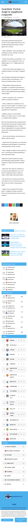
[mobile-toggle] (2, 2)
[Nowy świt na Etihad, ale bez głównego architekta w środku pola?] (5, 236)
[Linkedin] (17, 205)
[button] (26, 2)
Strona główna (5, 5)
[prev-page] (3, 259)
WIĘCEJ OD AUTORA (20, 230)
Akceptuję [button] (7, 520)
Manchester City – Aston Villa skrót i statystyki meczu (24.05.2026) (17, 253)
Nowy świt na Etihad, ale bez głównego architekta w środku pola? (17, 236)
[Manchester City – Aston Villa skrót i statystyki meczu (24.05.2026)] (5, 253)
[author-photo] (14, 220)
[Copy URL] (21, 205)
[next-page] (5, 259)
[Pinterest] (10, 205)
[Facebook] (3, 205)
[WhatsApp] (13, 205)
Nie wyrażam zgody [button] (21, 520)
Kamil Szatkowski (8, 17)
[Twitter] (6, 205)
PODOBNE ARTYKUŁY (7, 230)
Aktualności (11, 5)
